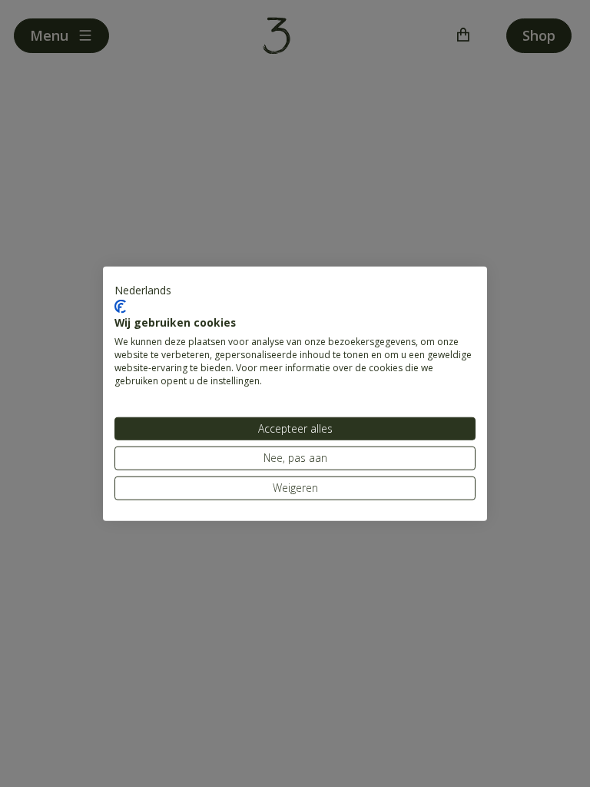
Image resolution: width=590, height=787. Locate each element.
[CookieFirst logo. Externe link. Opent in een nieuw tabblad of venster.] (120, 307)
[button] (142, 290)
